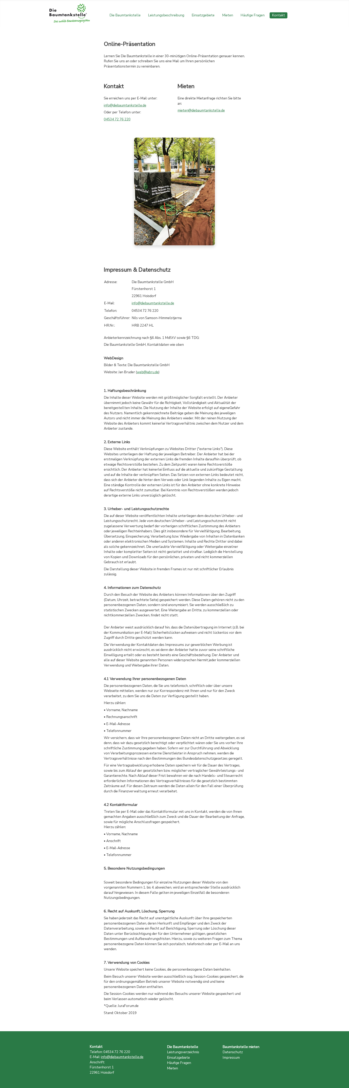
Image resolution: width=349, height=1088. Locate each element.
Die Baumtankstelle (125, 15)
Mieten (227, 15)
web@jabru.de (148, 372)
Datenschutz (233, 1052)
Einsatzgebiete (203, 15)
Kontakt (278, 15)
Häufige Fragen (253, 15)
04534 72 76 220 (117, 119)
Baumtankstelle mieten (241, 1047)
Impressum (231, 1057)
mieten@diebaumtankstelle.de (201, 110)
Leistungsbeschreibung (166, 15)
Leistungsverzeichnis (183, 1052)
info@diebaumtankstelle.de (125, 105)
